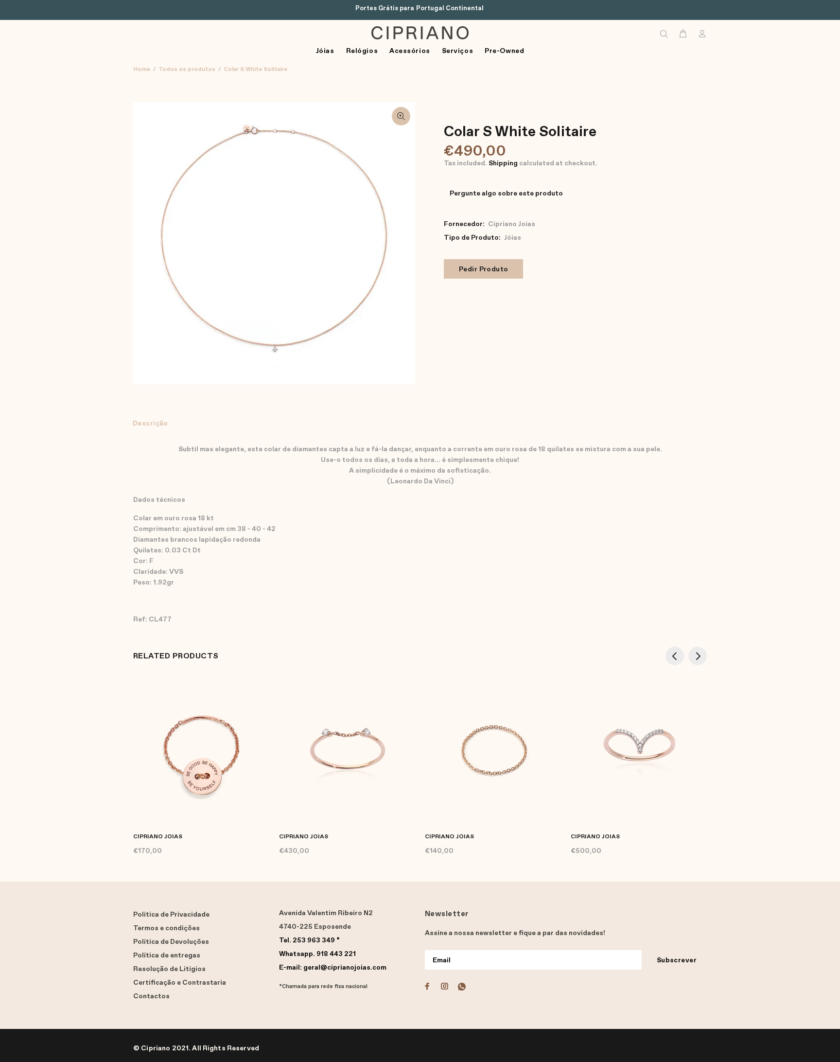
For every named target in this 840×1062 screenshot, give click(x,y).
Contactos (151, 996)
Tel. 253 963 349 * (309, 940)
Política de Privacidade (171, 914)
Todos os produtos (186, 69)
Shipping (503, 163)
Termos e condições (166, 928)
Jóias (512, 237)
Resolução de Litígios (169, 969)
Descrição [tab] (150, 423)
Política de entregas (166, 955)
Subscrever (677, 960)
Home (141, 69)
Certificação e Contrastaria (179, 982)
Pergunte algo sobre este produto (506, 193)
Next (697, 656)
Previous (674, 656)
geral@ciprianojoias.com (332, 967)
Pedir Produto (483, 269)
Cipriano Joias (511, 224)
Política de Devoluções (171, 941)
